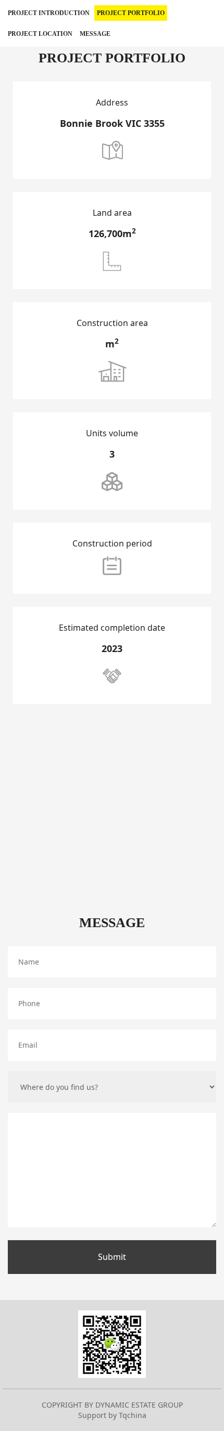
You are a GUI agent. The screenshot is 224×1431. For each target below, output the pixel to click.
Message (95, 33)
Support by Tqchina (112, 1415)
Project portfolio (131, 13)
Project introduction (49, 13)
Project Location (40, 33)
